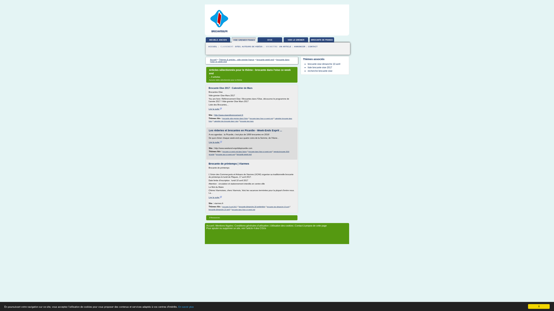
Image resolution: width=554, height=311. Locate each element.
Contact (313, 47)
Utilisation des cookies (281, 225)
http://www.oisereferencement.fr (228, 115)
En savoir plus (186, 307)
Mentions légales (224, 225)
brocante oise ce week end (225, 154)
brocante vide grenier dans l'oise (235, 118)
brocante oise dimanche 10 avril (278, 207)
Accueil (212, 47)
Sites (238, 47)
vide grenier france (244, 40)
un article (285, 47)
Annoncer (299, 47)
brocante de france (322, 40)
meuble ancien (218, 40)
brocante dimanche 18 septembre (252, 207)
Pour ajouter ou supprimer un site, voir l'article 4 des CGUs (236, 228)
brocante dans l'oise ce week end (261, 118)
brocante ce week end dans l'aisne (234, 151)
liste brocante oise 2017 (320, 67)
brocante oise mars (247, 121)
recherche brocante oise (320, 71)
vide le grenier (296, 40)
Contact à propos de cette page (311, 225)
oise (270, 40)
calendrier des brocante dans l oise (226, 121)
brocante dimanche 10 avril (219, 210)
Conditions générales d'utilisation (252, 225)
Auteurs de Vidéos (252, 47)
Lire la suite (214, 109)
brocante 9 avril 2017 (229, 207)
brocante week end (244, 154)
